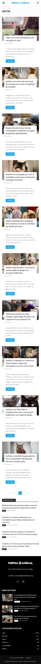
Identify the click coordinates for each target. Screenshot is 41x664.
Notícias (17, 601)
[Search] (38, 3)
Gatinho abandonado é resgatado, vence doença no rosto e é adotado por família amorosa (20, 224)
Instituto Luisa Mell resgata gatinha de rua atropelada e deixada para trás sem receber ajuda (20, 459)
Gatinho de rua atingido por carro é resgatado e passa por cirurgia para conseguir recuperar (20, 177)
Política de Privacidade (17, 658)
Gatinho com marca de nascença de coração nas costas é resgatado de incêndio (20, 84)
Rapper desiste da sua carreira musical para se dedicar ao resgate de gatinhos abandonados (20, 131)
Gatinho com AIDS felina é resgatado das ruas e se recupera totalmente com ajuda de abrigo (20, 412)
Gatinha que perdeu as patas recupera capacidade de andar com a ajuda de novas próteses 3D (20, 317)
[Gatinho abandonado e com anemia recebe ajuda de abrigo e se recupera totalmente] (20, 263)
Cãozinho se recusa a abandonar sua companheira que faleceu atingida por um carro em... (18, 519)
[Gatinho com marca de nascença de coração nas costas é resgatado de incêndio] (20, 77)
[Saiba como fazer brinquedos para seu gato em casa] (20, 29)
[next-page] (29, 493)
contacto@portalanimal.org (23, 576)
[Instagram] (23, 581)
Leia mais (10, 61)
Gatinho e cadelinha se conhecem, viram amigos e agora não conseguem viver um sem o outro (20, 363)
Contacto (28, 658)
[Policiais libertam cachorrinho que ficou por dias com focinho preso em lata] (7, 597)
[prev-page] (11, 493)
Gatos (4, 8)
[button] (3, 3)
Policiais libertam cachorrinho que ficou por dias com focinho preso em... (25, 597)
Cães (4, 510)
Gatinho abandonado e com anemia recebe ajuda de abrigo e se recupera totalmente (20, 270)
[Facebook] (18, 582)
